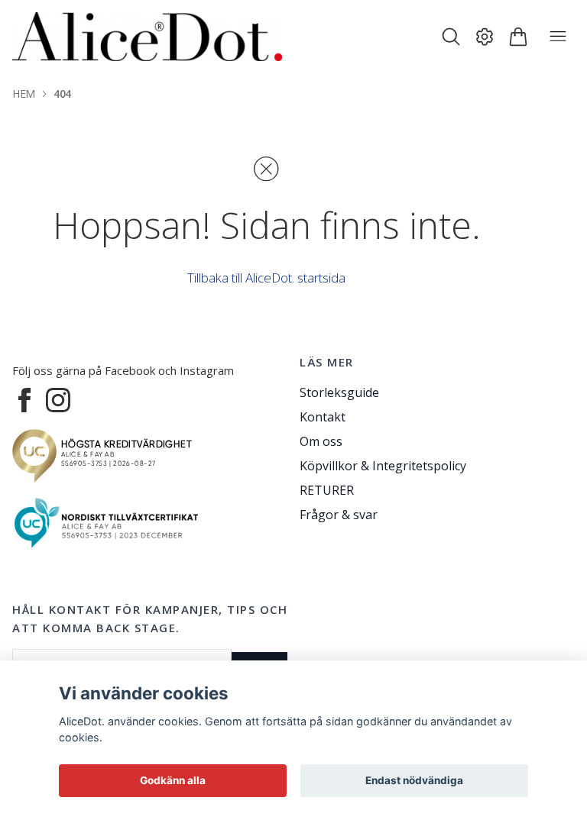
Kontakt (322, 416)
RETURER (327, 490)
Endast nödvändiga (414, 780)
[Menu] (558, 36)
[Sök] (451, 36)
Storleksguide (339, 392)
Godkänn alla (173, 780)
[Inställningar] (484, 36)
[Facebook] (24, 400)
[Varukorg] (518, 36)
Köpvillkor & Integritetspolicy (383, 465)
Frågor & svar (339, 514)
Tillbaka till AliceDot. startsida (266, 277)
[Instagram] (58, 400)
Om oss (321, 441)
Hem (23, 93)
